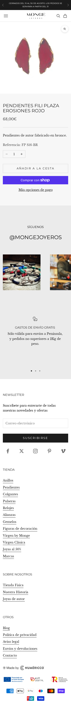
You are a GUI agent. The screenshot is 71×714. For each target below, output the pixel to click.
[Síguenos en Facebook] (8, 451)
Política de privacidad (20, 635)
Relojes (8, 508)
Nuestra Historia (15, 592)
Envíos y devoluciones (20, 648)
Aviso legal (11, 641)
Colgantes (10, 494)
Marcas (8, 556)
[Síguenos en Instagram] (35, 451)
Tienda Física (13, 585)
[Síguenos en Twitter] (21, 451)
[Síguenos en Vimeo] (63, 451)
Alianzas (9, 515)
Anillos (8, 480)
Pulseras (9, 501)
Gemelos (9, 522)
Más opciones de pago (36, 190)
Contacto (10, 655)
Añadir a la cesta (36, 168)
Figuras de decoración (20, 528)
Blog (6, 628)
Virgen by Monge (16, 535)
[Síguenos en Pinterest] (49, 451)
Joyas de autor (14, 599)
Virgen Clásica (14, 542)
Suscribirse (35, 438)
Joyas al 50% (12, 549)
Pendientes (11, 487)
